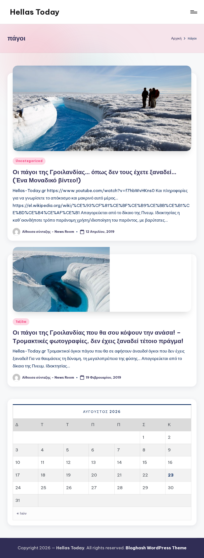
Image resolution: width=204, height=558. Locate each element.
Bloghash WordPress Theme (156, 548)
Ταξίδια (21, 321)
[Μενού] (193, 12)
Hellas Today (34, 12)
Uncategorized (29, 161)
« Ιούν (22, 513)
